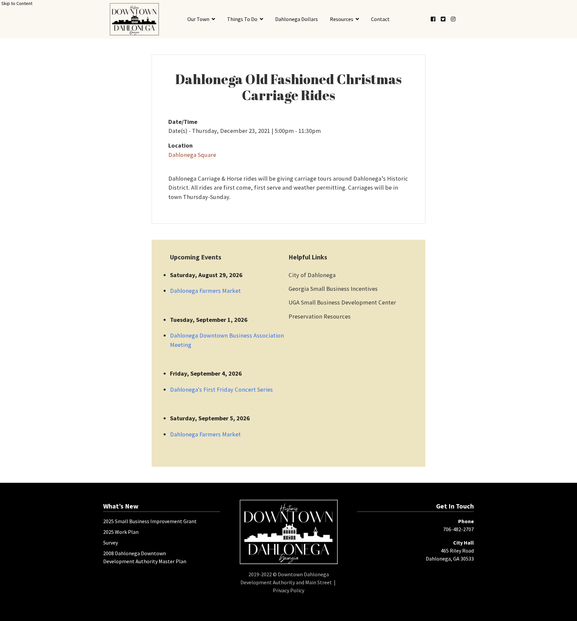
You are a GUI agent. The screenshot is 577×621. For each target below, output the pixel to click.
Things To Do (242, 19)
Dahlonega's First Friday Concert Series (221, 389)
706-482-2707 (458, 529)
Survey (110, 542)
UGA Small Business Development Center (342, 302)
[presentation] (134, 19)
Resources (341, 19)
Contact (380, 19)
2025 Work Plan (121, 532)
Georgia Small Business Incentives (333, 288)
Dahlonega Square (192, 155)
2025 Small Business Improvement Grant (150, 521)
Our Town (198, 19)
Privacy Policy (288, 590)
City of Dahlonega (312, 275)
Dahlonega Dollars (296, 19)
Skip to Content (16, 3)
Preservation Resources (319, 316)
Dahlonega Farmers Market (205, 290)
